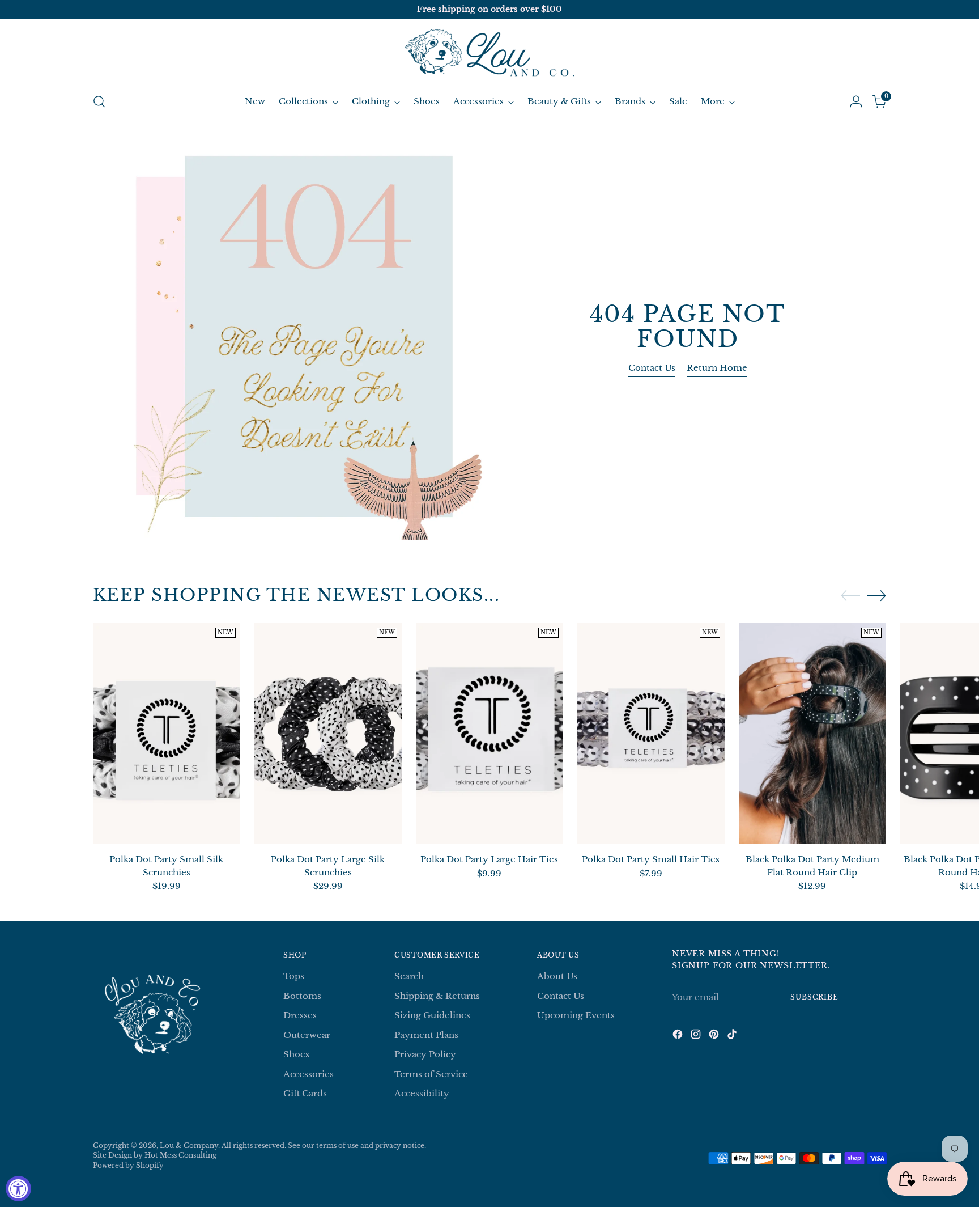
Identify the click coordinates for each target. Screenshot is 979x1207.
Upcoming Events (576, 1015)
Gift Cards (305, 1093)
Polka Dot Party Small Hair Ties (651, 859)
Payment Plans (426, 1035)
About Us (557, 976)
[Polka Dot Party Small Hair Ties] (651, 733)
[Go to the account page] (856, 101)
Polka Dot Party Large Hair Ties (489, 859)
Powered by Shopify (128, 1166)
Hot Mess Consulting (180, 1155)
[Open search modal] (99, 101)
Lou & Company (189, 1146)
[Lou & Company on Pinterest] (715, 1036)
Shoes (296, 1054)
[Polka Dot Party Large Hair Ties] (489, 733)
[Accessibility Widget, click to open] (18, 1188)
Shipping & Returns (437, 995)
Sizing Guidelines (432, 1015)
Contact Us (560, 995)
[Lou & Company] (489, 54)
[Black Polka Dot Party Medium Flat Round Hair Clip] (812, 733)
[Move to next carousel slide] (876, 595)
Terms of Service (431, 1074)
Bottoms (302, 995)
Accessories (308, 1074)
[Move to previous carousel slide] (850, 595)
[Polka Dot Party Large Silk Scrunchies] (328, 733)
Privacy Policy (425, 1054)
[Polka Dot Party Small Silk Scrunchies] (166, 733)
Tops (293, 976)
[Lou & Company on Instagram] (697, 1036)
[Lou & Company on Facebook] (679, 1036)
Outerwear (306, 1035)
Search (409, 976)
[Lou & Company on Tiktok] (733, 1036)
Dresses (300, 1015)
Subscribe (814, 997)
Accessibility (421, 1093)
